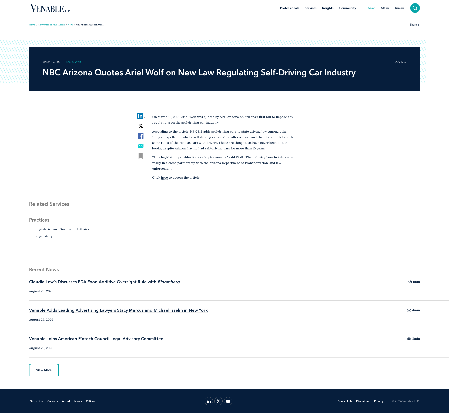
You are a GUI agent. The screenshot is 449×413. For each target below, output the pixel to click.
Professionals (289, 8)
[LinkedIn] (209, 401)
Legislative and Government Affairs (62, 229)
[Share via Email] (141, 146)
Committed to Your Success (51, 25)
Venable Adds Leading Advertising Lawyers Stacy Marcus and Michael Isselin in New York (118, 310)
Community (347, 8)
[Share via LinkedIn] (141, 116)
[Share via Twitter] (141, 126)
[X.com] (218, 401)
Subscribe (36, 401)
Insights (328, 8)
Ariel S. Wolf (73, 62)
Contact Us (344, 401)
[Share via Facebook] (141, 136)
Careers (399, 8)
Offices (385, 8)
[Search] (415, 8)
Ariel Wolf (188, 117)
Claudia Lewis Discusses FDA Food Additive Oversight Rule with (104, 281)
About (372, 8)
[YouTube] (228, 401)
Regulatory (44, 236)
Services (311, 8)
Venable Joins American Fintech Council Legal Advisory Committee (96, 338)
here (164, 177)
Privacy (378, 401)
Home (32, 25)
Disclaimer (363, 401)
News (70, 25)
